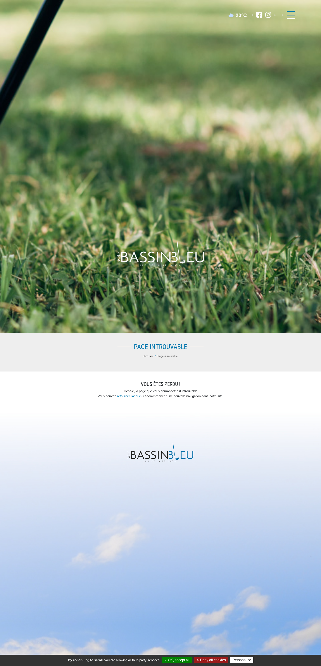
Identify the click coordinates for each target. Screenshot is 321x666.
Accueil (148, 356)
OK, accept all (178, 660)
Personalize (242, 660)
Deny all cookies (212, 660)
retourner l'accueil (129, 396)
